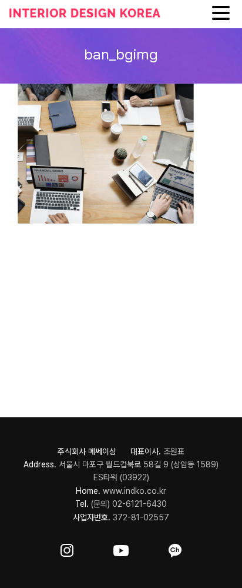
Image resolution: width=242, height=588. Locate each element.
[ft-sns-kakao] (175, 548)
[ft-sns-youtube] (121, 548)
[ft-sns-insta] (67, 548)
